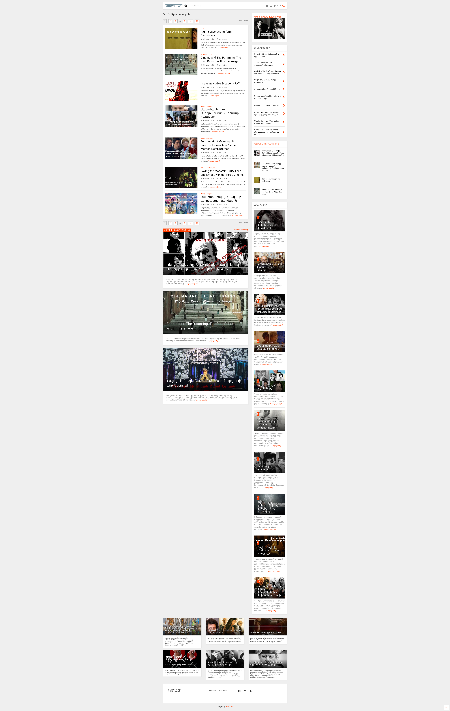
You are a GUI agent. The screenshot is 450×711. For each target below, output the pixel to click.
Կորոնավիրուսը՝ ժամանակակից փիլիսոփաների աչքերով (266, 663)
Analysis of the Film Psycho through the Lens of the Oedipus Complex (269, 308)
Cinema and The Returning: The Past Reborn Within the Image (272, 192)
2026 (202, 28)
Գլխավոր (212, 690)
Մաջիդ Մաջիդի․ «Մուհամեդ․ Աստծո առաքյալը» (268, 550)
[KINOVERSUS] (184, 6)
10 (190, 21)
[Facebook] (267, 6)
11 (197, 21)
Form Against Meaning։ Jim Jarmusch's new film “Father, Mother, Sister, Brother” (219, 145)
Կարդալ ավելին (223, 47)
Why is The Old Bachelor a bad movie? (266, 632)
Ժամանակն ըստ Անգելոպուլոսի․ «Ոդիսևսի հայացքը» (220, 113)
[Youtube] (271, 6)
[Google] (275, 6)
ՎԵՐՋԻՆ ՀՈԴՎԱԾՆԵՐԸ (266, 144)
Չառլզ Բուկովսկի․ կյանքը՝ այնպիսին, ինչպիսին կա (220, 663)
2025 (202, 80)
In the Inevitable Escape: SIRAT (220, 83)
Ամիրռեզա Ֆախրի (208, 138)
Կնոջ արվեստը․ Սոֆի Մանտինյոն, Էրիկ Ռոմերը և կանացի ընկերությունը (273, 153)
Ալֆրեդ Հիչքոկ (206, 54)
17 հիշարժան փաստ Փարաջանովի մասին (269, 267)
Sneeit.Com (229, 706)
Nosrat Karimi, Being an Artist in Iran (179, 664)
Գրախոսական (206, 106)
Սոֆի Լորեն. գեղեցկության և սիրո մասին (267, 225)
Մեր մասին (223, 690)
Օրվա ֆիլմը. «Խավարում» (268, 17)
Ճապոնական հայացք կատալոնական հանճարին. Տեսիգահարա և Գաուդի (178, 630)
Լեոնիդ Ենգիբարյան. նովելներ (265, 466)
